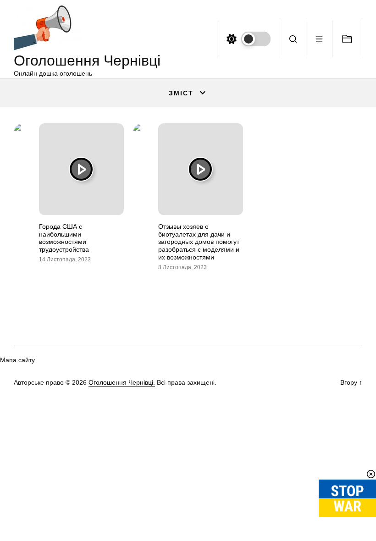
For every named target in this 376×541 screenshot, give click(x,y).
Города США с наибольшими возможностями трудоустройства (64, 238)
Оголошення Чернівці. (121, 382)
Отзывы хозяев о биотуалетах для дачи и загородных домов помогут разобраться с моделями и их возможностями (198, 242)
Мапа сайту (17, 360)
